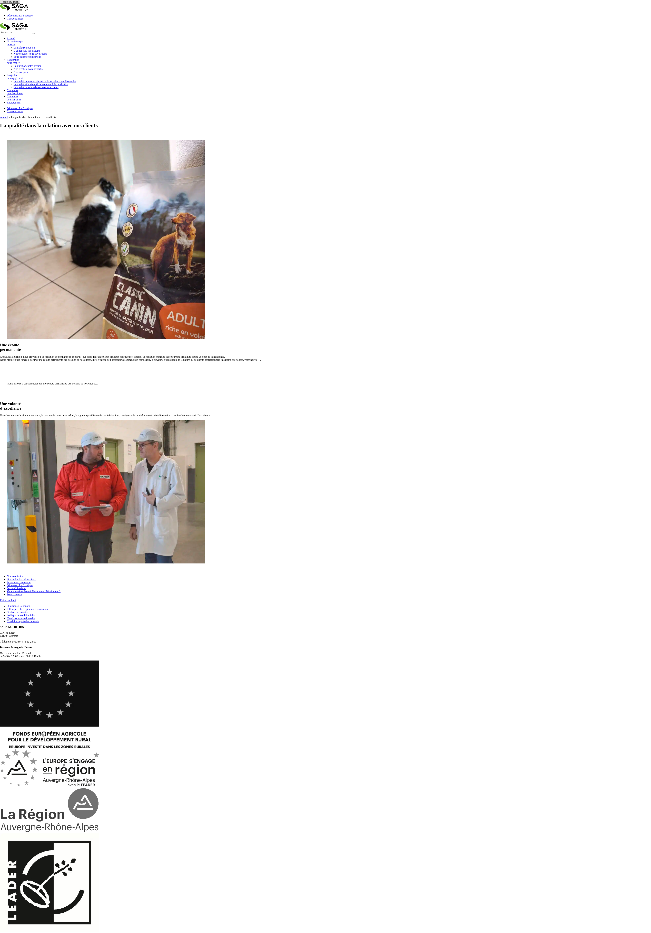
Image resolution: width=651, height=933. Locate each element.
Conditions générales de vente (23, 621)
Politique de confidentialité (21, 615)
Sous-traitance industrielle (27, 56)
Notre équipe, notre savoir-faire (30, 53)
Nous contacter (15, 576)
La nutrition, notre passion (28, 65)
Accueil (11, 38)
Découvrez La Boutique (20, 15)
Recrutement (13, 102)
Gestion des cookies (17, 612)
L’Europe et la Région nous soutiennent (28, 609)
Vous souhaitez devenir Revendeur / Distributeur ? (34, 591)
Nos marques (21, 72)
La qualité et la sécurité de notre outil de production (41, 84)
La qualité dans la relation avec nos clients (36, 87)
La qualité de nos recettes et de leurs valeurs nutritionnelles (45, 81)
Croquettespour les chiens (15, 92)
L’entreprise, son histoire (27, 50)
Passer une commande (19, 582)
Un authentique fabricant (15, 43)
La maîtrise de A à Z (24, 47)
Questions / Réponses (18, 606)
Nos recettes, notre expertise (29, 69)
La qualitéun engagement (15, 77)
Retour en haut (8, 600)
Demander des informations (21, 579)
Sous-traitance (14, 594)
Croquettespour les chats (14, 98)
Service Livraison (16, 588)
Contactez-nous (15, 18)
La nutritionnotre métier (13, 61)
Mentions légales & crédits (21, 618)
